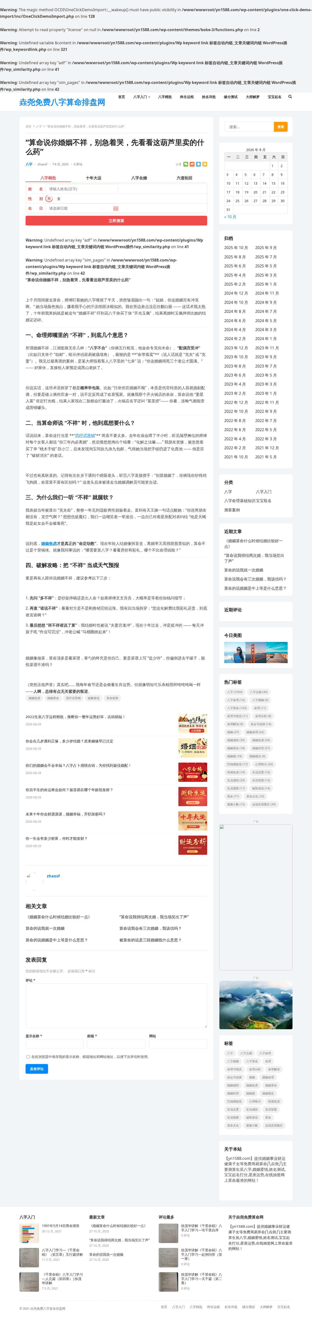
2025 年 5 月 (266, 266)
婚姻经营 (261, 748)
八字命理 (236, 700)
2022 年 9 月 (266, 411)
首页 (28, 126)
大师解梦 (266, 1307)
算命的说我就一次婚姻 (45, 928)
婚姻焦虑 (49, 543)
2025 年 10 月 (236, 247)
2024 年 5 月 (266, 320)
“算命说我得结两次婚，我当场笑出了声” (154, 917)
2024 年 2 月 (235, 338)
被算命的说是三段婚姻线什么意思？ (150, 940)
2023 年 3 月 (266, 384)
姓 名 (35, 188)
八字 (39, 126)
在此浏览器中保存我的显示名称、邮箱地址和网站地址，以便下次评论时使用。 (91, 1056)
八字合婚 (259, 692)
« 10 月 (230, 216)
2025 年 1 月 (266, 284)
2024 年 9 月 (266, 302)
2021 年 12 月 (267, 448)
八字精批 (196, 1307)
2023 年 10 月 (236, 357)
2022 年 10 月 (236, 411)
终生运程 (213, 1307)
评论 (30, 980)
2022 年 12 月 (236, 402)
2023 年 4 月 (235, 384)
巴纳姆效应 (237, 764)
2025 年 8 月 (235, 257)
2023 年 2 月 (235, 393)
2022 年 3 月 (266, 439)
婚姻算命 (53, 698)
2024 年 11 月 (267, 293)
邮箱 (92, 1036)
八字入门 (264, 491)
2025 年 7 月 (266, 257)
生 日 (35, 208)
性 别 (35, 198)
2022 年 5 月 (266, 429)
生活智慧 (261, 780)
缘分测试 (248, 1307)
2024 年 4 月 (235, 329)
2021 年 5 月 (266, 457)
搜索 (280, 126)
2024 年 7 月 (266, 311)
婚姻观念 (257, 756)
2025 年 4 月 (235, 275)
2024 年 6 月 (235, 320)
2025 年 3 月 (266, 275)
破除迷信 (261, 788)
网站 (152, 1036)
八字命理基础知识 (239, 500)
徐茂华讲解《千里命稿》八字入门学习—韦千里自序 (201, 1228)
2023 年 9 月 (266, 357)
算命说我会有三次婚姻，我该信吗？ (150, 928)
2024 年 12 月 (236, 293)
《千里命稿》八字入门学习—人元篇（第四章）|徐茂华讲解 (62, 1278)
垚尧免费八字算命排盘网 (62, 102)
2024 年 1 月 (266, 338)
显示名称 (34, 1036)
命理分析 (263, 716)
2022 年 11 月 (267, 402)
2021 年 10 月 (236, 457)
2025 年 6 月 (235, 266)
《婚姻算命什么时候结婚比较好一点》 (59, 917)
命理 (260, 708)
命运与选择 (261, 724)
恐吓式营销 (85, 435)
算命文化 (255, 796)
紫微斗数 (236, 804)
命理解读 (235, 724)
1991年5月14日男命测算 (60, 1226)
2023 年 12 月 (236, 348)
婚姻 (233, 732)
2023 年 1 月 (266, 393)
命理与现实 (237, 716)
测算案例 (232, 510)
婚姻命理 (255, 732)
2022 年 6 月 (235, 429)
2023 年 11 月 (267, 348)
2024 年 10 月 (236, 302)
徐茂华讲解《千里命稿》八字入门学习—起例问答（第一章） (201, 1254)
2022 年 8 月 (235, 420)
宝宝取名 (264, 500)
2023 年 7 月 (266, 366)
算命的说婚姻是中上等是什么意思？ (57, 940)
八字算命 (237, 708)
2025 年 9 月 (266, 247)
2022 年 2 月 (235, 448)
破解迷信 (93, 698)
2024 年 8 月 (235, 311)
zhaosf (42, 164)
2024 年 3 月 (266, 329)
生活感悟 (236, 780)
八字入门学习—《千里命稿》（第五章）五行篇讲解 (62, 1252)
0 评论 (78, 164)
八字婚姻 (260, 700)
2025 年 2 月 (235, 284)
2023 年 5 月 (266, 375)
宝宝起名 (283, 1307)
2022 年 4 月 (235, 439)
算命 (233, 796)
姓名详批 (231, 1307)
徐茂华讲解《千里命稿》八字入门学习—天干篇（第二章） (201, 1278)
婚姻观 (234, 756)
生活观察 (236, 788)
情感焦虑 (236, 772)
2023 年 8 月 (235, 366)
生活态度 (261, 772)
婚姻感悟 (236, 740)
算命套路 (112, 698)
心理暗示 (264, 764)
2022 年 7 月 (266, 420)
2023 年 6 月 (235, 375)
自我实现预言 (264, 804)
